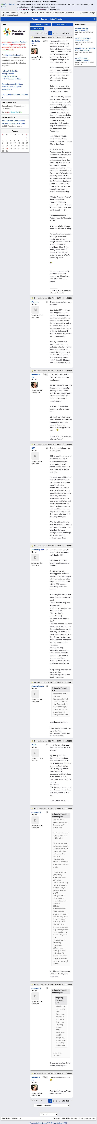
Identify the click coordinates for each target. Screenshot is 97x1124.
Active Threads (56, 19)
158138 (69, 371)
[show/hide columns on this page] (94, 19)
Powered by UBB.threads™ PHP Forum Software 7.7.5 (48, 1123)
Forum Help (66, 1118)
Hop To (32, 1100)
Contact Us (56, 1118)
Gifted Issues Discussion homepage (14, 13)
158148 (69, 1073)
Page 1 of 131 (41, 33)
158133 (69, 298)
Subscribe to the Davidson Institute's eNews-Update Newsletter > (12, 86)
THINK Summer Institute (11, 79)
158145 (69, 808)
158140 (69, 444)
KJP (45, 682)
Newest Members (8, 117)
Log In (93, 13)
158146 (69, 984)
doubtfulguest (42, 808)
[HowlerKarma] (34, 54)
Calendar (44, 19)
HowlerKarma (42, 298)
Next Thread (61, 24)
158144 (69, 741)
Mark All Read (16, 1118)
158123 (69, 37)
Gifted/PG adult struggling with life (82, 59)
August (15, 131)
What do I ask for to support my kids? (83, 39)
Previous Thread (42, 24)
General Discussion (45, 13)
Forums (31, 13)
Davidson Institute (12, 55)
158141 (69, 546)
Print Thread (37, 29)
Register (84, 13)
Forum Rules (6, 1118)
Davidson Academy (9, 76)
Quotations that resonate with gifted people (85, 49)
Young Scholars (8, 74)
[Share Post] (62, 37)
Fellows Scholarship (10, 71)
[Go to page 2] (71, 33)
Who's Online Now (9, 102)
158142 (69, 682)
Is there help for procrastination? (81, 29)
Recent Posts (80, 24)
